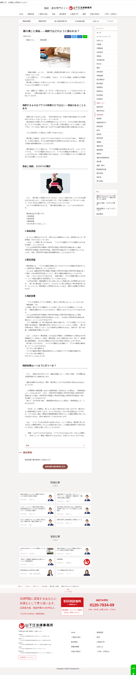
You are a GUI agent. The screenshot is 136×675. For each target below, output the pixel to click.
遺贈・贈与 (101, 165)
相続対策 (100, 107)
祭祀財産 (100, 126)
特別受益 (100, 95)
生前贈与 (100, 99)
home (21, 14)
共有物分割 (101, 60)
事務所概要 (27, 21)
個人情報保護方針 (60, 21)
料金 (53, 14)
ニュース (31, 564)
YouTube (31, 553)
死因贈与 (100, 87)
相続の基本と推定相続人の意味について (69, 519)
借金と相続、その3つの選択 (106, 203)
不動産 (68, 501)
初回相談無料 (72, 602)
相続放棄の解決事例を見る (55, 466)
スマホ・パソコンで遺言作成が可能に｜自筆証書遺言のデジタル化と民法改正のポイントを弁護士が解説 (32, 508)
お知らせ (96, 21)
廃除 (30, 525)
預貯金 (99, 177)
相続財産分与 (101, 122)
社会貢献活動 (80, 21)
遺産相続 (100, 150)
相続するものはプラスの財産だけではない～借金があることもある (106, 197)
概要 (84, 14)
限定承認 (100, 173)
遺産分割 (100, 146)
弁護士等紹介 (95, 14)
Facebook (67, 36)
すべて (99, 33)
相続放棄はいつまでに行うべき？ (106, 209)
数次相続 (100, 83)
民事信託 (100, 91)
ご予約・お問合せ (110, 14)
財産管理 (100, 138)
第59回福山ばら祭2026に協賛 (29, 570)
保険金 (99, 56)
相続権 (99, 118)
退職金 (99, 142)
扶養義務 (100, 75)
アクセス (110, 21)
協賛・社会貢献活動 (34, 573)
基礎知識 (31, 14)
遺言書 (99, 161)
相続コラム (30, 40)
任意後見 (100, 52)
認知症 (99, 134)
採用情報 (60, 559)
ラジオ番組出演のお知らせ (65, 570)
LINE (85, 36)
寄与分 (99, 64)
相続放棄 (43, 40)
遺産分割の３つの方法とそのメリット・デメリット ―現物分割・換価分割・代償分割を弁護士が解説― (70, 496)
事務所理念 (42, 21)
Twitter (74, 36)
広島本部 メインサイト (27, 657)
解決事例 (63, 14)
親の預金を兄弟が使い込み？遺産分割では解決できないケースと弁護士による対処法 (69, 508)
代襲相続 (100, 48)
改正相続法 (101, 79)
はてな (79, 36)
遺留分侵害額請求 (103, 157)
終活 (98, 130)
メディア (68, 573)
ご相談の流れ (43, 14)
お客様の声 (74, 14)
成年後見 (100, 72)
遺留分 (99, 154)
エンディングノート (104, 36)
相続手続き (101, 111)
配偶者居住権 (101, 169)
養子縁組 (100, 181)
